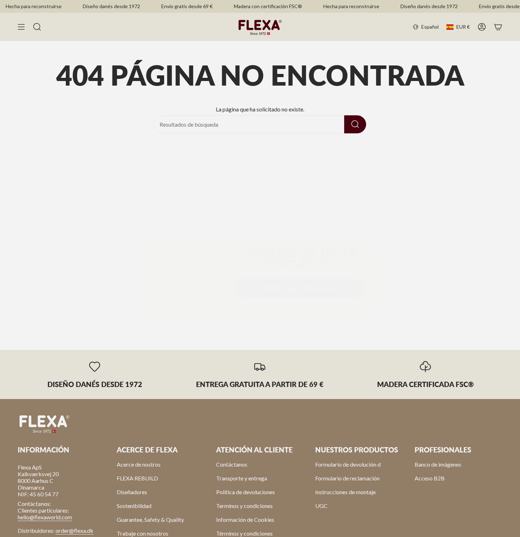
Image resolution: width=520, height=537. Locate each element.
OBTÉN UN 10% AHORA (299, 279)
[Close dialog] (367, 220)
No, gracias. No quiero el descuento (299, 297)
